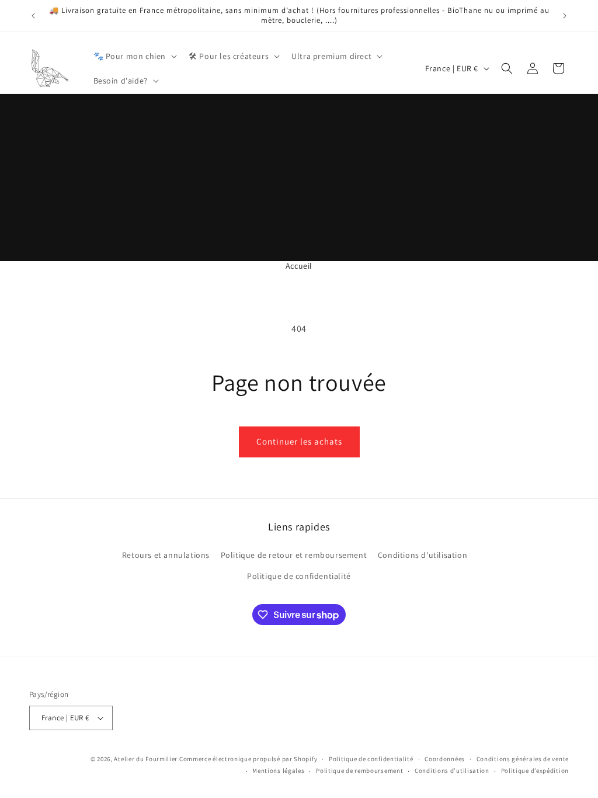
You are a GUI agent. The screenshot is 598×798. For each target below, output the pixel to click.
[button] (134, 56)
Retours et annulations (166, 555)
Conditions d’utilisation (452, 770)
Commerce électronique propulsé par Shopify (248, 759)
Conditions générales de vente (523, 759)
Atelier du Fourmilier (146, 759)
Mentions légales (278, 770)
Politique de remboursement (359, 770)
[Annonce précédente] (33, 16)
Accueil (299, 266)
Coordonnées (445, 759)
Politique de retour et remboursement (294, 555)
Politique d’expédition (535, 770)
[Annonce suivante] (565, 16)
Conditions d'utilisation (422, 555)
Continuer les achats (299, 441)
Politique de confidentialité (299, 576)
